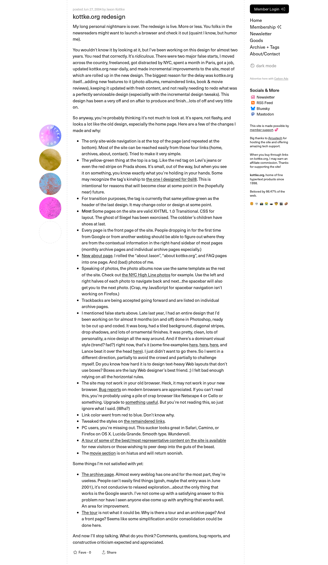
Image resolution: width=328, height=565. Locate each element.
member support (261, 129)
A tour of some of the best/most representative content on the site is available (154, 440)
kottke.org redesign (99, 16)
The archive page (98, 474)
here (193, 344)
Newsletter (261, 33)
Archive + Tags (264, 47)
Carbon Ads (281, 78)
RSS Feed (265, 102)
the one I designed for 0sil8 (171, 179)
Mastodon (265, 114)
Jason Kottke (115, 9)
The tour (90, 512)
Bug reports (110, 389)
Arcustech (275, 138)
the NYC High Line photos (146, 274)
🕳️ (271, 203)
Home (256, 20)
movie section (103, 453)
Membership (263, 26)
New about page (97, 255)
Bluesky (263, 108)
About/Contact (265, 53)
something (135, 402)
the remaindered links (144, 421)
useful (152, 402)
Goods (256, 40)
